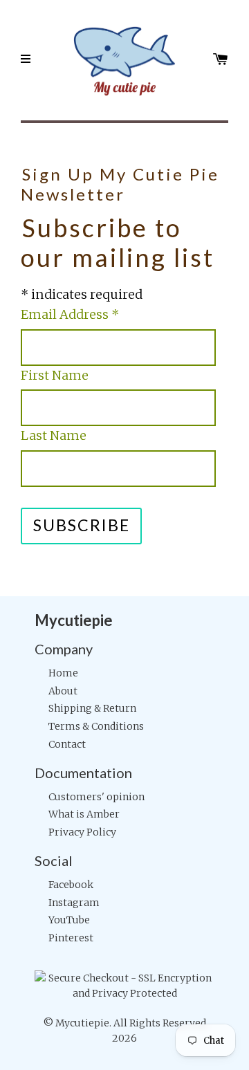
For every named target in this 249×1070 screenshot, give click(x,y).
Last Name (53, 435)
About (62, 691)
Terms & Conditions (96, 726)
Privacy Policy (82, 832)
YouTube (69, 920)
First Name (55, 375)
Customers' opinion (96, 797)
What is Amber (84, 814)
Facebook (70, 884)
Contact (67, 744)
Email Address (70, 314)
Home (63, 673)
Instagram (74, 902)
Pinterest (70, 938)
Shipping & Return (92, 708)
